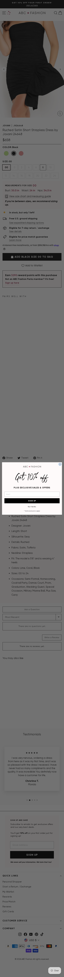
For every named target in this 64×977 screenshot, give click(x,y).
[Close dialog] (60, 464)
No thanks (32, 507)
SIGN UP (32, 501)
